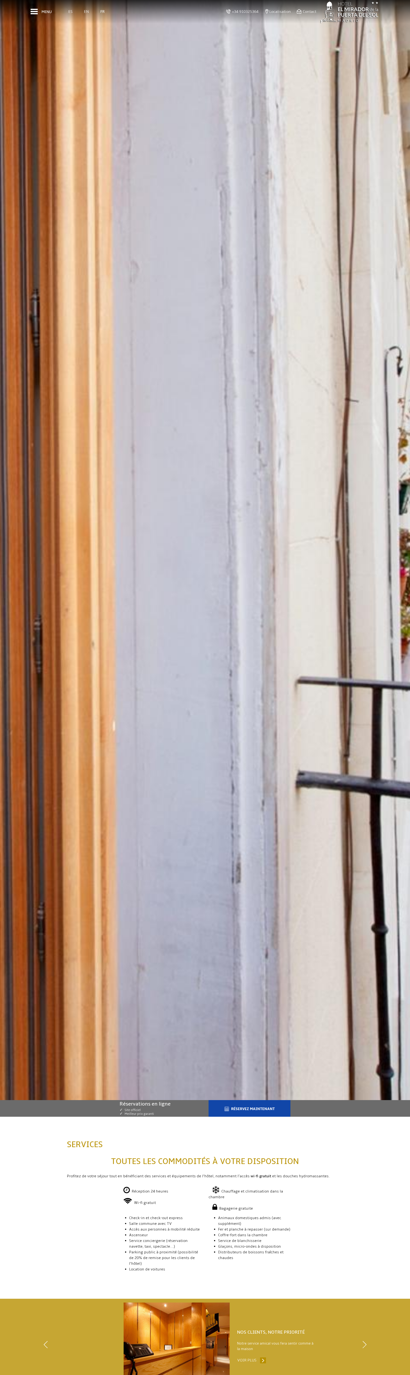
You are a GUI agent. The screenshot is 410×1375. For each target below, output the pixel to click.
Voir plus (251, 1360)
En (86, 11)
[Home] (349, 11)
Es (70, 11)
